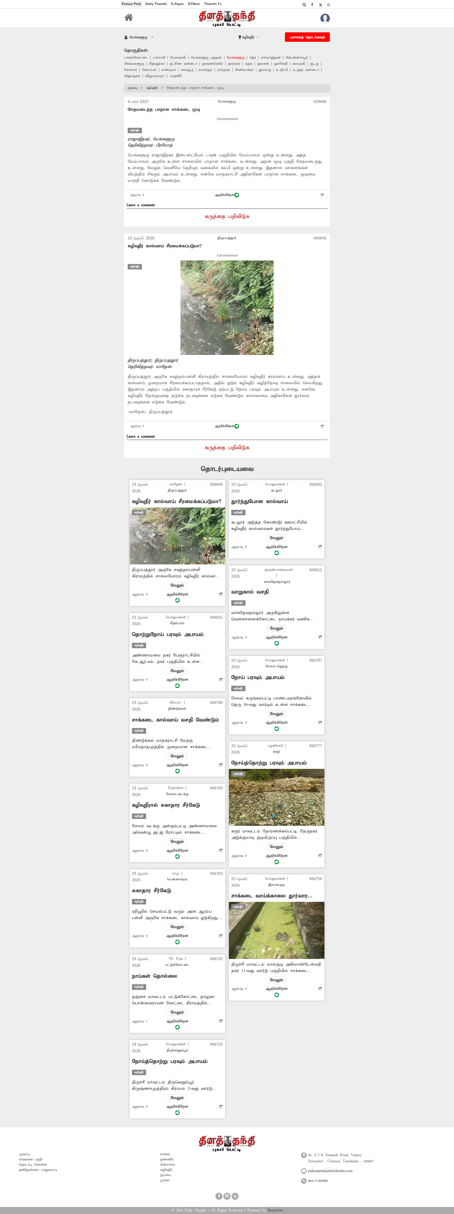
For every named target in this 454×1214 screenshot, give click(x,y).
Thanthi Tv (213, 4)
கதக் (248, 64)
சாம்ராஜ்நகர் (271, 58)
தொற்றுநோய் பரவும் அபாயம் (168, 634)
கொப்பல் (149, 70)
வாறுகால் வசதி (250, 592)
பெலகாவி (178, 58)
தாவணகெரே (212, 64)
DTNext (194, 4)
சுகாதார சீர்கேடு (151, 890)
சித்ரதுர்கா (157, 64)
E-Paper (177, 4)
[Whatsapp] (328, 4)
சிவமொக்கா (244, 70)
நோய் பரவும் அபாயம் (258, 677)
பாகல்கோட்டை (136, 58)
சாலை (165, 1154)
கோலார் (130, 70)
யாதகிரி (175, 76)
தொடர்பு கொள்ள (33, 1165)
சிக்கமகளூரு (134, 64)
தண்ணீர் (167, 1159)
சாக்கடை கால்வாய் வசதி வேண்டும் (175, 720)
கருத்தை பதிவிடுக (227, 216)
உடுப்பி (282, 70)
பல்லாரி (159, 58)
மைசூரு (187, 70)
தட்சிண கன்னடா (183, 64)
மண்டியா (169, 70)
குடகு (314, 64)
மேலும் (177, 585)
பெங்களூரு (235, 58)
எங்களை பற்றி (30, 1159)
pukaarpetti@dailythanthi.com (330, 1171)
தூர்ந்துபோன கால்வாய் (259, 501)
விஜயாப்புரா (155, 76)
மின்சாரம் (167, 1165)
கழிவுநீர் (152, 88)
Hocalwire (275, 1210)
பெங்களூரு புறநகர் (206, 58)
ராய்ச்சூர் (205, 70)
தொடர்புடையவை (227, 469)
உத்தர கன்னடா (306, 70)
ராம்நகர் (223, 70)
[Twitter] (320, 4)
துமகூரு (265, 70)
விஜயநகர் (132, 76)
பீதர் (252, 58)
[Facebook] (312, 4)
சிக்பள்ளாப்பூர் (297, 58)
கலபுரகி (298, 64)
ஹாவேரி (281, 64)
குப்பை (165, 1175)
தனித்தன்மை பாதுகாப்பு (38, 1170)
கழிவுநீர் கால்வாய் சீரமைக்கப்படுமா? (164, 246)
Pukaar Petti (131, 4)
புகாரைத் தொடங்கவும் (307, 37)
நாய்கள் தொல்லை (154, 976)
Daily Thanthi (156, 4)
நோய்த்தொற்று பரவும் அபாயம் (170, 1061)
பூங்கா (165, 1180)
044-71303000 (318, 1181)
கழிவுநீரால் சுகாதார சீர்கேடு (166, 805)
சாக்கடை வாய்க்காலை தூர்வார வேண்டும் (269, 896)
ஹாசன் (263, 64)
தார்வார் (234, 64)
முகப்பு (133, 88)
